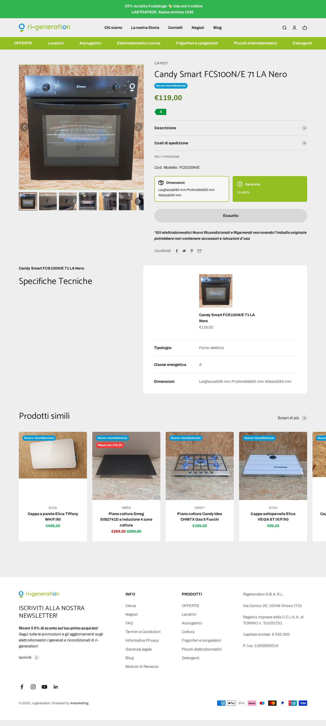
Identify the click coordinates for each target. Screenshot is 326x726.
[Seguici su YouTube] (44, 687)
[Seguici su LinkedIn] (56, 687)
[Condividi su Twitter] (184, 251)
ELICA (53, 507)
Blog (217, 28)
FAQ (129, 623)
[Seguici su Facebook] (22, 687)
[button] (28, 201)
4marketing (79, 703)
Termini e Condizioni (143, 632)
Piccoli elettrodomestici (255, 43)
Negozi (198, 28)
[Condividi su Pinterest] (192, 251)
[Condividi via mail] (199, 251)
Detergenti (302, 43)
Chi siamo (113, 28)
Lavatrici (56, 43)
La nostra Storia (145, 28)
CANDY (161, 63)
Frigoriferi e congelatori (197, 43)
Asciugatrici (90, 43)
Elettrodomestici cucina (138, 43)
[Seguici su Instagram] (33, 687)
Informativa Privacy (142, 640)
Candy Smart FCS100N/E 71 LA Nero (227, 318)
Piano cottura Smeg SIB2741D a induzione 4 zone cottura (126, 519)
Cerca (131, 606)
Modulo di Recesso (142, 667)
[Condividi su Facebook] (177, 251)
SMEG (126, 507)
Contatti (175, 28)
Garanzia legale (139, 649)
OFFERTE (23, 43)
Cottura (188, 632)
